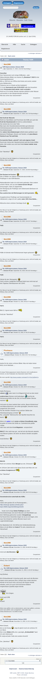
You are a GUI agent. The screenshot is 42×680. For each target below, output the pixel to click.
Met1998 (7, 64)
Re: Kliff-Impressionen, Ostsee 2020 (15, 112)
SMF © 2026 (20, 673)
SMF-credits (13, 673)
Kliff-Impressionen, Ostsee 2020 (13, 67)
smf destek (24, 674)
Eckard (7, 566)
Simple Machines (29, 673)
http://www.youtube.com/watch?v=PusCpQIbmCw (24, 377)
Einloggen (7, 3)
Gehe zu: (38, 659)
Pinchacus (8, 350)
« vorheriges (31, 53)
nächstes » (38, 53)
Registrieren (18, 3)
